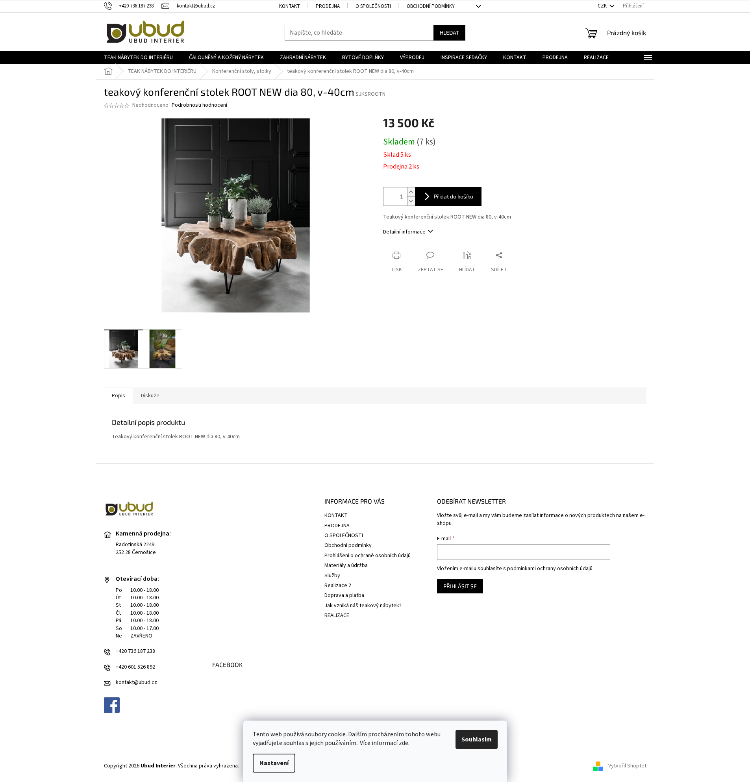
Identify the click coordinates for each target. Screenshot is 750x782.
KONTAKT (289, 6)
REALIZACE (336, 615)
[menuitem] (138, 57)
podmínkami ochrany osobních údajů (550, 569)
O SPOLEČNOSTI (373, 6)
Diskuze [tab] (150, 396)
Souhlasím (476, 739)
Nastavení (274, 763)
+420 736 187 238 (135, 651)
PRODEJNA (328, 6)
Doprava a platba (344, 595)
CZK (603, 5)
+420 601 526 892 (135, 667)
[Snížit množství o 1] (411, 201)
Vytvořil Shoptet (627, 766)
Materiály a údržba (346, 565)
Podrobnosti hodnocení (199, 105)
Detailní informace (404, 232)
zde (403, 743)
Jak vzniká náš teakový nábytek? (363, 606)
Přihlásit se (460, 586)
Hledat (449, 32)
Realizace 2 (337, 585)
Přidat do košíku (453, 196)
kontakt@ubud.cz (136, 682)
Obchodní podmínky (431, 6)
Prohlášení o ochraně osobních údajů (367, 556)
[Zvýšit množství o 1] (411, 191)
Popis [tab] (118, 396)
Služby (332, 576)
